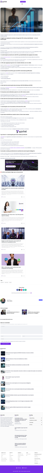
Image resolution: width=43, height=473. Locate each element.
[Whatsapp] (18, 468)
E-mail (10, 456)
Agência (19, 459)
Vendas (10, 282)
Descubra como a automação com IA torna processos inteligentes (18, 383)
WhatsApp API (11, 455)
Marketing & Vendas (18, 23)
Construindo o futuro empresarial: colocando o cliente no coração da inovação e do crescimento (24, 370)
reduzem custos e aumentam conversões (17, 147)
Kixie (8, 108)
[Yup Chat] (3, 1)
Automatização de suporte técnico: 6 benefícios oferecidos (13, 313)
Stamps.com (24, 95)
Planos (2, 455)
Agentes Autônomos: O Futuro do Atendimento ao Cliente (16, 358)
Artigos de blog (5, 23)
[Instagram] (24, 468)
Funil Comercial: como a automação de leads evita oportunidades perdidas (20, 389)
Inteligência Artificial (11, 23)
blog (7, 72)
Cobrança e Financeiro (21, 455)
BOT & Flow (11, 458)
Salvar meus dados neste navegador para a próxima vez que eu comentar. (13, 341)
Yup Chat (2, 136)
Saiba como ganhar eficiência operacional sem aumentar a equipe (18, 407)
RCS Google (11, 459)
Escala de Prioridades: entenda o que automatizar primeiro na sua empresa (20, 395)
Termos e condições (3, 458)
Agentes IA (2, 282)
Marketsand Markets (7, 57)
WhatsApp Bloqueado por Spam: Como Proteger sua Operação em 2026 (19, 401)
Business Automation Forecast (11, 87)
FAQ (26, 455)
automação (6, 282)
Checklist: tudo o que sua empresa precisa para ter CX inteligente (33, 313)
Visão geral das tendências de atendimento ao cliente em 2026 (17, 364)
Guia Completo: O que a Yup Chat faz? (13, 376)
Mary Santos (6, 28)
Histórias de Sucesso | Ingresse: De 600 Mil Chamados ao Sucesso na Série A (20, 352)
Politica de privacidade (4, 459)
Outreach (8, 65)
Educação (19, 456)
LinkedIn (26, 100)
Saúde (18, 458)
